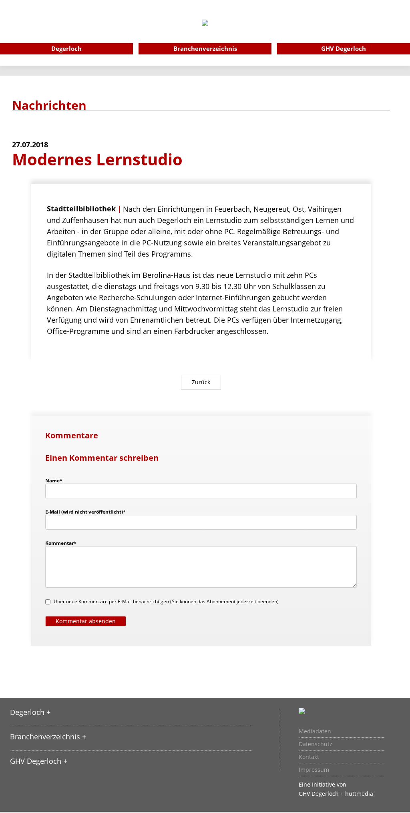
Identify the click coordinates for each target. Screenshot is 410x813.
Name (57, 480)
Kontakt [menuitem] (309, 757)
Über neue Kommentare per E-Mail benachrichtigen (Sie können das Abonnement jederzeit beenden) (166, 601)
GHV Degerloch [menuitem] (343, 48)
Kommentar (60, 542)
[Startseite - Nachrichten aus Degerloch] (205, 34)
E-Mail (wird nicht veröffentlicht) (85, 511)
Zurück (201, 382)
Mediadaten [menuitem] (315, 731)
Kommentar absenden (86, 621)
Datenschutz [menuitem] (315, 744)
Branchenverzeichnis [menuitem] (205, 48)
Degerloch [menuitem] (66, 48)
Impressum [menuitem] (314, 769)
